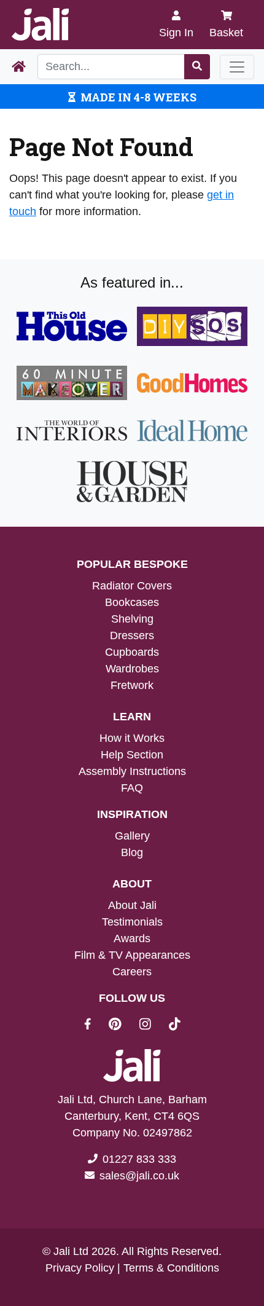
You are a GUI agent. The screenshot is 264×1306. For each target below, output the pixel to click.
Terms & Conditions (171, 1268)
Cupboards (132, 652)
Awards (132, 938)
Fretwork (132, 685)
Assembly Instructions (132, 771)
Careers (132, 972)
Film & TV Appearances (132, 955)
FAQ (132, 788)
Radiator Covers (132, 586)
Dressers (132, 635)
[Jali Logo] (40, 24)
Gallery (132, 836)
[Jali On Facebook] (95, 1026)
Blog (132, 852)
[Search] (197, 66)
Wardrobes (132, 669)
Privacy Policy (79, 1268)
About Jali (132, 905)
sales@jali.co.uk (139, 1176)
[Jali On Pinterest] (122, 1026)
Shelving (132, 619)
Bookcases (132, 602)
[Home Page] (19, 67)
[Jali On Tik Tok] (175, 1026)
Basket (226, 32)
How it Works (132, 738)
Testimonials (132, 922)
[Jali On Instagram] (152, 1026)
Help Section (132, 755)
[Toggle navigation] (237, 67)
